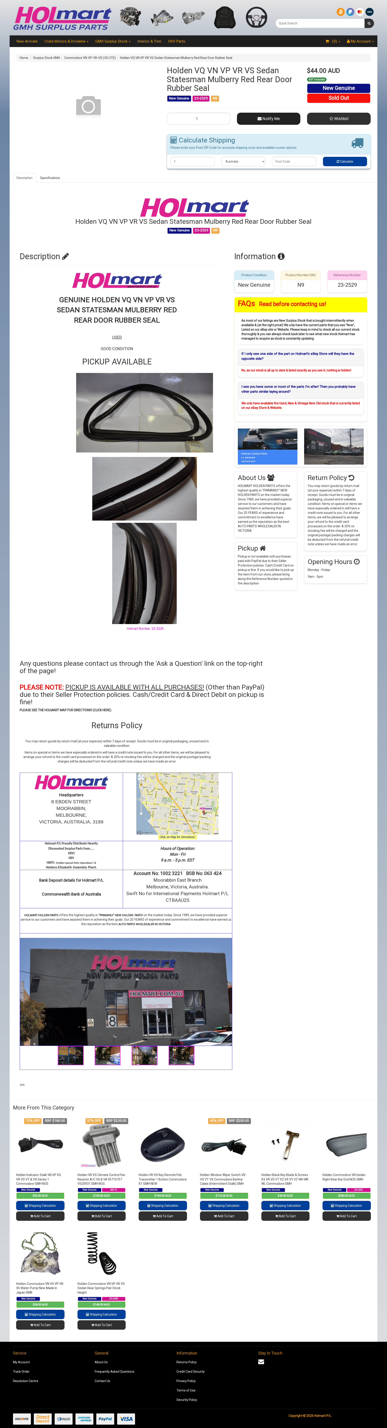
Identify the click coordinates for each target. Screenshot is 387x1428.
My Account (21, 1362)
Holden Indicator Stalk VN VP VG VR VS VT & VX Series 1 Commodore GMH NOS (38, 1179)
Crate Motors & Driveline (65, 41)
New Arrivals (27, 41)
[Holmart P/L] (62, 17)
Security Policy (186, 1400)
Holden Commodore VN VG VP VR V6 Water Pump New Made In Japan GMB (39, 1288)
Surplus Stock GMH (46, 58)
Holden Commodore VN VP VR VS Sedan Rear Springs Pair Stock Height (101, 1288)
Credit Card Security (190, 1371)
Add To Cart (42, 1216)
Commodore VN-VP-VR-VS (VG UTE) (90, 58)
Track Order (21, 1371)
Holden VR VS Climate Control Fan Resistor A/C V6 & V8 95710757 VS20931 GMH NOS (101, 1179)
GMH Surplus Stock (111, 41)
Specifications (50, 178)
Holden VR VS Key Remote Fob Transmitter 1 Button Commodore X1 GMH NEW (163, 1179)
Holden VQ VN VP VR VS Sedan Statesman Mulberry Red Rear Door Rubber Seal (176, 58)
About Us (101, 1362)
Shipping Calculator (42, 1205)
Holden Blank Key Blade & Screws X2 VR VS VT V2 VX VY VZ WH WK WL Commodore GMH (284, 1179)
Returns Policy (186, 1362)
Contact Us (102, 1381)
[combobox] (320, 23)
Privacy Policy (186, 1381)
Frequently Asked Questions (114, 1371)
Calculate (346, 161)
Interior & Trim (149, 41)
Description (24, 178)
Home (24, 58)
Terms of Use (186, 1390)
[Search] (369, 23)
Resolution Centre (25, 1381)
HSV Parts (176, 41)
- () (333, 41)
